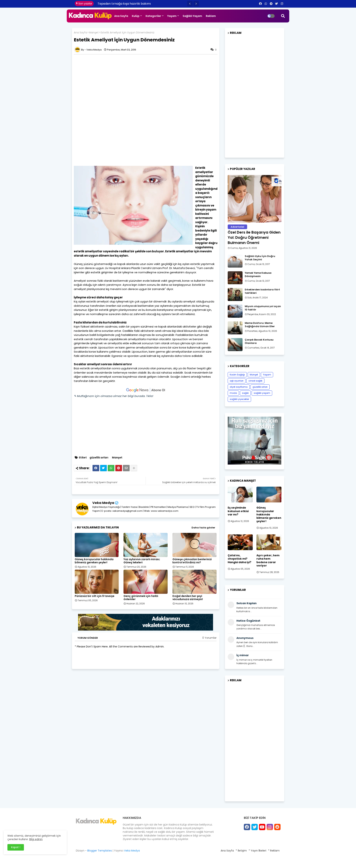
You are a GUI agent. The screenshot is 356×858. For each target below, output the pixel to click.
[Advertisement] (145, 82)
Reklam (211, 16)
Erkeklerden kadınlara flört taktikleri (262, 291)
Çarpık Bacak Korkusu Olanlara (259, 341)
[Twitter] (103, 468)
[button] (190, 3)
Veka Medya (103, 502)
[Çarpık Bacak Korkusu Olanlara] (235, 344)
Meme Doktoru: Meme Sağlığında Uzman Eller (260, 324)
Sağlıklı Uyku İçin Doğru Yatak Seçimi (260, 258)
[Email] (126, 468)
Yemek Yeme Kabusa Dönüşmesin (258, 274)
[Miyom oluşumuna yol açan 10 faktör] (235, 311)
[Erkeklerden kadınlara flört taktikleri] (235, 294)
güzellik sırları (99, 457)
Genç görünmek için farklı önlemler (140, 598)
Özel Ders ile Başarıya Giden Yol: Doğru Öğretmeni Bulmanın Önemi (254, 237)
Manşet (94, 32)
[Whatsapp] (111, 468)
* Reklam (274, 850)
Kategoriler (153, 16)
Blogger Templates (99, 850)
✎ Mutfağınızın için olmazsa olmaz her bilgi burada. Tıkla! (113, 396)
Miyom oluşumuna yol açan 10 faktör (263, 308)
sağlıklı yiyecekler (239, 399)
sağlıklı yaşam (262, 393)
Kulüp (135, 16)
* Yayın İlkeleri (257, 850)
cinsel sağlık (255, 380)
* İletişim (241, 850)
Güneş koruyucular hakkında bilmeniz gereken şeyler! (94, 561)
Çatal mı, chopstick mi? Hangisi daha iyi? (239, 559)
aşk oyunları (236, 380)
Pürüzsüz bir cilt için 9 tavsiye (94, 596)
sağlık (245, 393)
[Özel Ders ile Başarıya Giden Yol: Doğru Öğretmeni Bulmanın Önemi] (254, 199)
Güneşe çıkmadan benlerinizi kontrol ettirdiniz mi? (192, 561)
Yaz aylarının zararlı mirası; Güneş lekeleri (141, 561)
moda (233, 393)
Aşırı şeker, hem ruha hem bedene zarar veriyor (267, 560)
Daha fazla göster (203, 527)
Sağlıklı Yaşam (192, 16)
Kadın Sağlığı (237, 374)
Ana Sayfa (121, 16)
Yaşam (172, 16)
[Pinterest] (118, 468)
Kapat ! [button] (15, 847)
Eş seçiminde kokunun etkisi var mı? (238, 511)
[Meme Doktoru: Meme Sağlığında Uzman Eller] (235, 327)
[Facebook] (96, 468)
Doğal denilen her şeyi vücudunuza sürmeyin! (187, 598)
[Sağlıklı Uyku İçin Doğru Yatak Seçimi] (235, 261)
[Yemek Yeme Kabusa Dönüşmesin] (235, 277)
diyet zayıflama (239, 386)
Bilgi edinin (36, 839)
